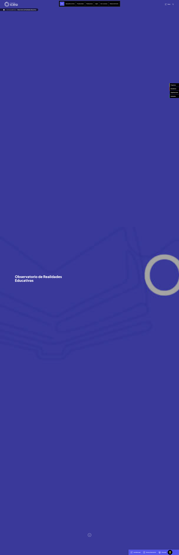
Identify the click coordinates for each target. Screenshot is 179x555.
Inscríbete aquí (137, 552)
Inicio (62, 3)
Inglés (96, 3)
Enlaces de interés (114, 3)
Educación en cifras (70, 3)
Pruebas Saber (80, 3)
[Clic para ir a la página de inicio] (11, 4)
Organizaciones (174, 92)
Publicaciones (89, 3)
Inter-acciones (103, 3)
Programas (173, 85)
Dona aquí (164, 552)
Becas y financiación (151, 552)
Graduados (173, 96)
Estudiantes (173, 88)
